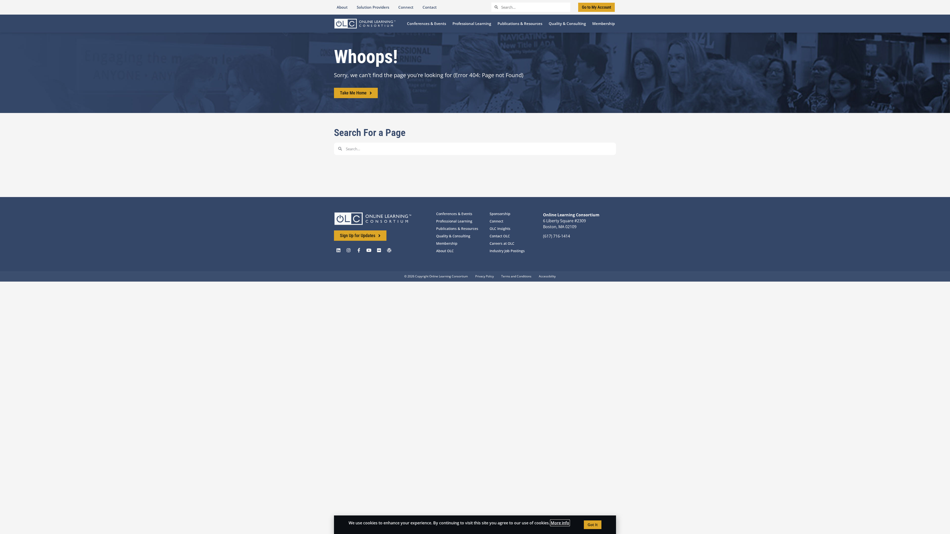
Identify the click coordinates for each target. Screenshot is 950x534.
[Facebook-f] (358, 250)
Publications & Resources (457, 228)
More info (560, 523)
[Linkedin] (338, 250)
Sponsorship (500, 213)
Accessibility (547, 276)
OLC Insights (500, 228)
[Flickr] (379, 250)
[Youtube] (368, 250)
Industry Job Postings (507, 250)
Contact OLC (500, 236)
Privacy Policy (484, 276)
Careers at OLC (502, 243)
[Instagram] (348, 250)
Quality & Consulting (453, 236)
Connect (496, 221)
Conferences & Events (454, 213)
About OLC (445, 250)
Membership (446, 243)
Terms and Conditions (516, 276)
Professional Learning (454, 221)
